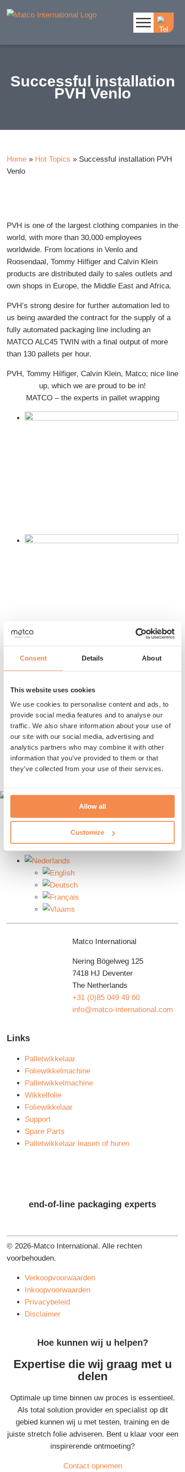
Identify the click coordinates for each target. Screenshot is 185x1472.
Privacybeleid (47, 1302)
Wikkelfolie (43, 1095)
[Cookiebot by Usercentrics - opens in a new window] (135, 633)
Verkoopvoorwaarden (60, 1278)
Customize (87, 832)
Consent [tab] (33, 658)
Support (38, 1119)
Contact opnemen (92, 1466)
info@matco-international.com (122, 1009)
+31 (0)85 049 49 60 (106, 997)
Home (16, 159)
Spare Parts (45, 1131)
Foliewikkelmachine (57, 1071)
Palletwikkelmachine (59, 1083)
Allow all (92, 806)
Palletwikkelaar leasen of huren (77, 1143)
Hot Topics (52, 159)
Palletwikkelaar (50, 1059)
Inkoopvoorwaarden (57, 1290)
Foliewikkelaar (49, 1107)
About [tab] (152, 658)
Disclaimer (43, 1314)
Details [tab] (93, 658)
